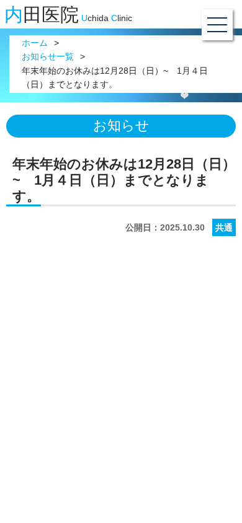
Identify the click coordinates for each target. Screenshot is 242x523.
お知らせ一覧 (48, 56)
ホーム (35, 43)
